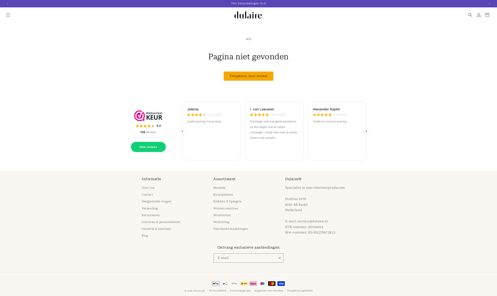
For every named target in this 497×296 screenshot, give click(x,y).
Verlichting (221, 222)
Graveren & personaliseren (161, 222)
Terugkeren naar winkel (248, 76)
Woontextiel (222, 215)
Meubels (219, 187)
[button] (8, 15)
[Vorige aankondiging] (7, 3)
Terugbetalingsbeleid (300, 290)
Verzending (150, 208)
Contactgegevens (240, 290)
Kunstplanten (223, 194)
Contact (147, 194)
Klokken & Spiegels (227, 201)
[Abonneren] (279, 258)
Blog (145, 235)
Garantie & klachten (156, 229)
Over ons (148, 187)
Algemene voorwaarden (269, 290)
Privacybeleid (217, 290)
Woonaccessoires (225, 208)
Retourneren (151, 215)
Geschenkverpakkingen (230, 229)
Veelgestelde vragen (156, 201)
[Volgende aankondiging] (489, 3)
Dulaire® (199, 291)
